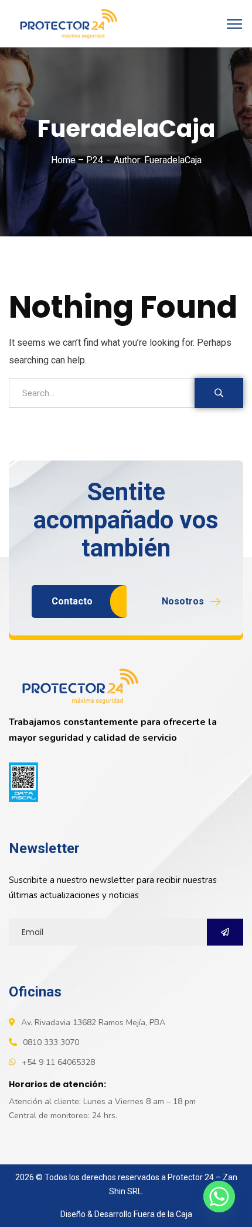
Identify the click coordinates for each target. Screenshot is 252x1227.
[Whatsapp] (219, 1196)
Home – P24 (77, 160)
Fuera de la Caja (163, 1214)
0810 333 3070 (51, 1042)
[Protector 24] (66, 23)
